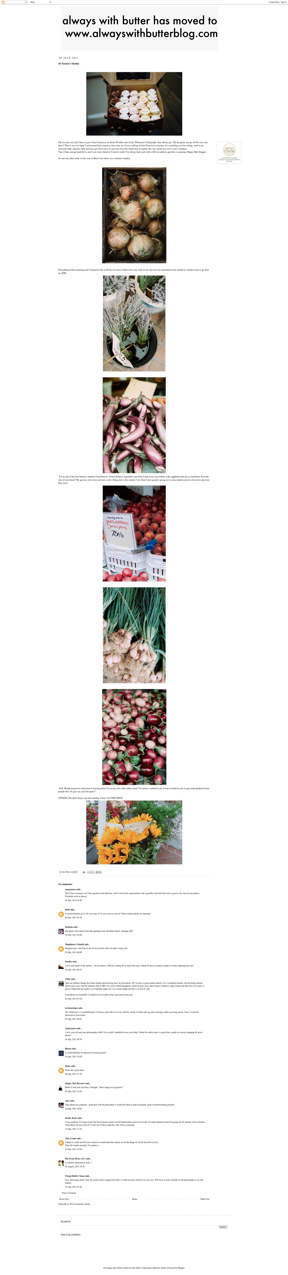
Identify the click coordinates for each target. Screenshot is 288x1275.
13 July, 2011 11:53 (73, 1128)
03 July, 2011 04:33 (73, 969)
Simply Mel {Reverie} (75, 1083)
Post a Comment (69, 1192)
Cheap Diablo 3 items (75, 1175)
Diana (67, 1065)
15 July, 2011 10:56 (73, 1149)
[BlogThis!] (91, 872)
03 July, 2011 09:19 (73, 1039)
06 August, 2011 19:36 (75, 1166)
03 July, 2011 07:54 (73, 998)
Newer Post (64, 1199)
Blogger (181, 1267)
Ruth (67, 909)
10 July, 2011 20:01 (73, 1108)
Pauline (68, 961)
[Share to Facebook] (97, 872)
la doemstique (71, 1008)
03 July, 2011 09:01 (73, 1018)
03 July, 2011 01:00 (73, 900)
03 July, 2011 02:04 (73, 934)
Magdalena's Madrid (74, 944)
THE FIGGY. (117, 797)
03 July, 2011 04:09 (73, 952)
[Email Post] (83, 872)
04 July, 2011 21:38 (73, 1073)
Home (134, 1199)
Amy (67, 1100)
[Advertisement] (239, 75)
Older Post (204, 1199)
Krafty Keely (71, 1117)
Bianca (68, 1048)
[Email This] (88, 872)
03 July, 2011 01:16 (73, 917)
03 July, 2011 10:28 (73, 1056)
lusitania (69, 926)
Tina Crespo (70, 1138)
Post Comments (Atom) (80, 1203)
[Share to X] (94, 872)
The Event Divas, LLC (75, 1158)
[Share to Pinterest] (100, 872)
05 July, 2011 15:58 (73, 1091)
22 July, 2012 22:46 (73, 1186)
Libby (67, 978)
